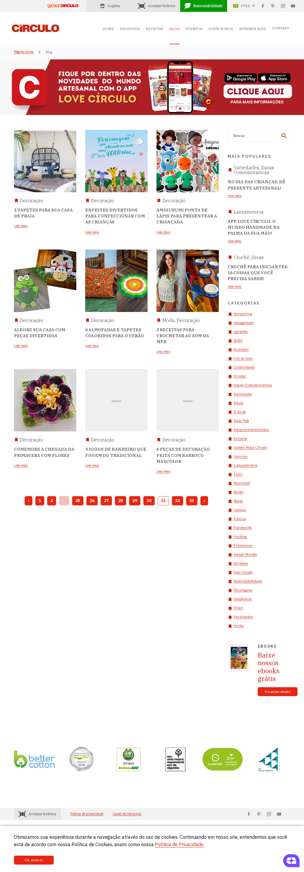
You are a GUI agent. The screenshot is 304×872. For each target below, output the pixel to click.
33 (191, 500)
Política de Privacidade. (179, 844)
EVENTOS (194, 28)
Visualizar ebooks (278, 692)
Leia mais (235, 196)
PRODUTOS (130, 28)
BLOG (174, 28)
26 (92, 500)
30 (149, 500)
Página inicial (24, 52)
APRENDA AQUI (252, 28)
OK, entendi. (34, 860)
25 (77, 500)
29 (134, 500)
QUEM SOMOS (220, 28)
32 (177, 500)
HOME (108, 28)
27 (106, 500)
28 (120, 500)
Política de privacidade (86, 814)
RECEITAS (154, 28)
